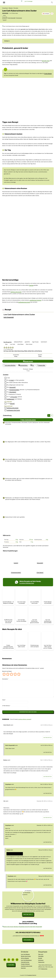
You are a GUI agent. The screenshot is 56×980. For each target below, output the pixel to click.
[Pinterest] (12, 959)
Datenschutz (41, 962)
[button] (2, 13)
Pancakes (16, 8)
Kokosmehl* (13, 387)
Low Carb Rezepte (25, 954)
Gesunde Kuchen (25, 962)
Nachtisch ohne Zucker (26, 966)
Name (4, 699)
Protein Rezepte (48, 73)
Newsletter (41, 956)
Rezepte (11, 8)
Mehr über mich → (28, 914)
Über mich (40, 954)
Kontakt (40, 958)
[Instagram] (8, 959)
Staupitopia (5, 8)
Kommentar (5, 679)
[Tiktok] (17, 959)
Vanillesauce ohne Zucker (13, 410)
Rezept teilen (41, 365)
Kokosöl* (12, 403)
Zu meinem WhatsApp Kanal (26, 583)
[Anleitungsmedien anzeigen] (48, 415)
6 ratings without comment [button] (24, 719)
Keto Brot (23, 968)
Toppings (31, 285)
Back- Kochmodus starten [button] (29, 419)
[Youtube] (4, 959)
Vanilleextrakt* (10, 399)
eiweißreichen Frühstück (35, 300)
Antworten (48, 737)
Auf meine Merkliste (10, 365)
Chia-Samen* (12, 392)
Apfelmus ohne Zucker (16, 291)
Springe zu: (7, 40)
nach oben (11, 964)
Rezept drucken (28, 361)
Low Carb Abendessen (26, 960)
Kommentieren (24, 365)
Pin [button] (33, 365)
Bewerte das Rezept (7, 671)
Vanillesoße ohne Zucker (24, 302)
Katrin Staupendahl (9, 317)
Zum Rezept (46, 13)
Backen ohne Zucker (26, 956)
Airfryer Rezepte (25, 958)
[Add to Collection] (52, 13)
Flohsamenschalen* (14, 389)
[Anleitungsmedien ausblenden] (51, 415)
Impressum (40, 960)
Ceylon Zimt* (13, 396)
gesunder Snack (46, 60)
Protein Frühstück (25, 964)
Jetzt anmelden (27, 939)
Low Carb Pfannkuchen (27, 832)
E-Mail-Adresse (6, 705)
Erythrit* (12, 380)
